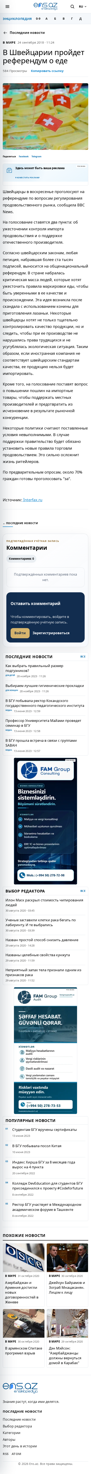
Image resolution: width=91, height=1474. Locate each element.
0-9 (38, 19)
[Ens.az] (45, 6)
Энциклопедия (17, 19)
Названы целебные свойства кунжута (38, 954)
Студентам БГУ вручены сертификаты (44, 1129)
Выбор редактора (17, 1426)
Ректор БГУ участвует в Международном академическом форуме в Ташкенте (46, 1207)
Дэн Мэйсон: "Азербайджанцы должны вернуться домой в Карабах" (65, 1355)
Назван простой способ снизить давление (42, 939)
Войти (20, 633)
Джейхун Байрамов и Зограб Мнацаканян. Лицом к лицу (67, 1287)
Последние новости (19, 1419)
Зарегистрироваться (51, 633)
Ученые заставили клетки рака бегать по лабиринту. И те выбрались (41, 922)
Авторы (9, 1439)
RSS (6, 1454)
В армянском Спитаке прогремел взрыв (23, 1350)
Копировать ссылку (47, 71)
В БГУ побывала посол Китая (36, 1145)
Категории (11, 1432)
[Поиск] (72, 6)
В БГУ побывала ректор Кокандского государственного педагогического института (45, 703)
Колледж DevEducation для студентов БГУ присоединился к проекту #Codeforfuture (47, 1186)
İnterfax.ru (32, 499)
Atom (16, 1454)
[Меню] (7, 6)
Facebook (24, 156)
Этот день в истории (20, 1446)
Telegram (36, 156)
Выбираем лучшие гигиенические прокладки (45, 685)
